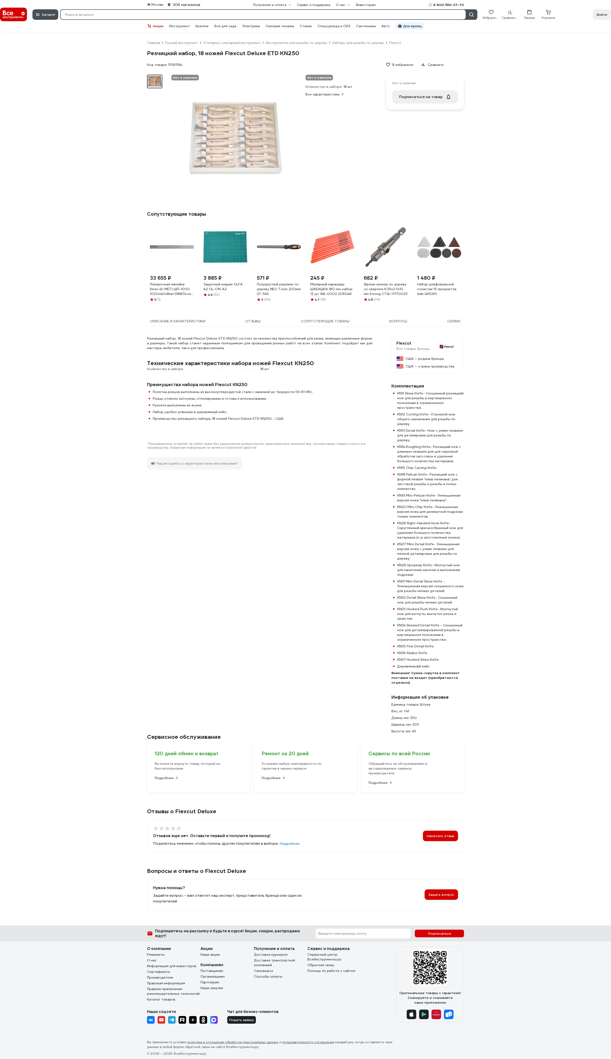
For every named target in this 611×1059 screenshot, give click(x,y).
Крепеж (202, 26)
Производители (160, 977)
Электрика (251, 26)
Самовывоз (263, 971)
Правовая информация (166, 983)
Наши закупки (211, 988)
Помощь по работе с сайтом (331, 971)
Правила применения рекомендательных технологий (173, 991)
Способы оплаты (268, 976)
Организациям (212, 976)
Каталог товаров (161, 999)
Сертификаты (158, 972)
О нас (152, 960)
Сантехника (366, 26)
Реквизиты (156, 954)
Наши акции (210, 954)
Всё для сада (225, 26)
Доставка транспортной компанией (274, 962)
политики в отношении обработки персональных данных (232, 1042)
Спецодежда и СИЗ (333, 26)
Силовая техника (280, 26)
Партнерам (209, 982)
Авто (385, 26)
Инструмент (179, 26)
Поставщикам (211, 971)
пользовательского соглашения (308, 1042)
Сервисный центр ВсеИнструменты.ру (324, 956)
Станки (306, 26)
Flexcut (403, 343)
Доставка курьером (271, 954)
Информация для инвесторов (171, 966)
